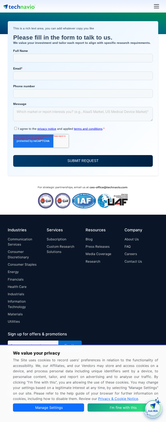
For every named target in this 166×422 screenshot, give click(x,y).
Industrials (16, 294)
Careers (130, 254)
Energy (13, 272)
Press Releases (98, 246)
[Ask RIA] (153, 409)
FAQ (127, 246)
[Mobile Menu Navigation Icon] (156, 6)
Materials (15, 314)
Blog (89, 239)
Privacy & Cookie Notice (118, 399)
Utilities (14, 321)
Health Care (17, 287)
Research (93, 261)
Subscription (56, 239)
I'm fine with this (123, 407)
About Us (131, 239)
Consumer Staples (22, 264)
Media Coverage (98, 254)
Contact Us (133, 261)
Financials (16, 279)
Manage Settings (49, 407)
